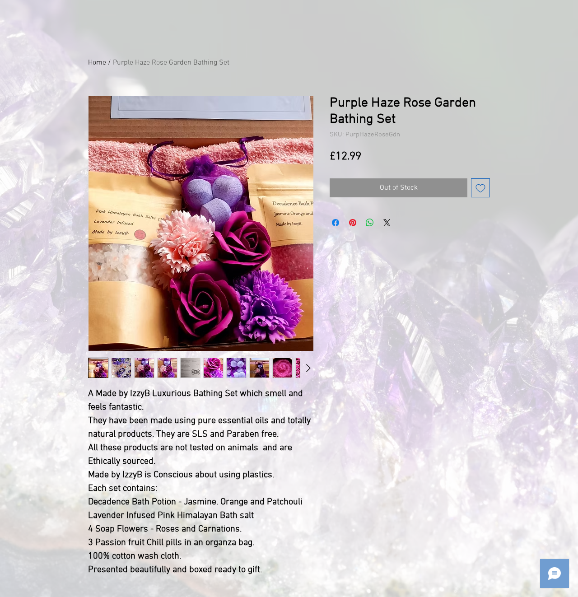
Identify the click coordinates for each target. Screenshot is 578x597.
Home (97, 62)
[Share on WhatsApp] (369, 222)
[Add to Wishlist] (480, 187)
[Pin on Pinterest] (352, 222)
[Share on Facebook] (335, 222)
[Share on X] (387, 222)
